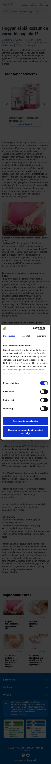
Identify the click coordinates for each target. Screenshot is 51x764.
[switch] (44, 391)
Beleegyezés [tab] (9, 336)
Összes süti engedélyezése (25, 421)
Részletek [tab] (25, 336)
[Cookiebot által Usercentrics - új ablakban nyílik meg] (36, 328)
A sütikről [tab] (41, 336)
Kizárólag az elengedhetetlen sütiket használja (25, 431)
